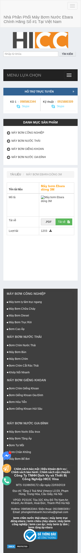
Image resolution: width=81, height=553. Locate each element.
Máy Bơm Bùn (17, 352)
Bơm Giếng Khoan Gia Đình (25, 395)
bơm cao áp (37, 524)
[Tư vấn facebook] (6, 455)
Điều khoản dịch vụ (53, 469)
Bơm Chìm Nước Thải (22, 345)
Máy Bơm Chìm (18, 358)
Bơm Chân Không (19, 452)
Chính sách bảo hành (24, 472)
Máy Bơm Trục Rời (20, 322)
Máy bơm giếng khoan (27, 149)
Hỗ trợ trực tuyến (39, 91)
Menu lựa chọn (24, 75)
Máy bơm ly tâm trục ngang (25, 302)
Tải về (63, 221)
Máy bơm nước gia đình (28, 157)
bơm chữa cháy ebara (41, 521)
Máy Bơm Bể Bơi (19, 458)
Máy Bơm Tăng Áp (20, 438)
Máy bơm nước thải (25, 140)
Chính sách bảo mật (26, 469)
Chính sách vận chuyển (55, 472)
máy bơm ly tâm (57, 524)
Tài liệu (15, 174)
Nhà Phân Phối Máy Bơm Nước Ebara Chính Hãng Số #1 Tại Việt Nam (38, 19)
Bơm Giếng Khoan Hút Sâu (25, 408)
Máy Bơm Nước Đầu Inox (24, 431)
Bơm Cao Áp (16, 329)
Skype (25, 106)
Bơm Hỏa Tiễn (17, 402)
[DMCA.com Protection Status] (18, 546)
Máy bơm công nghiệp (27, 132)
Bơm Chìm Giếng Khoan (23, 388)
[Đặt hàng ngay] (6, 468)
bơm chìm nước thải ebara (30, 518)
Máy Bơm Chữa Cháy (21, 308)
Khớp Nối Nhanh (19, 372)
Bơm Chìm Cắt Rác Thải (23, 365)
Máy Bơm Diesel (18, 315)
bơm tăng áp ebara (40, 527)
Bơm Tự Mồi (16, 445)
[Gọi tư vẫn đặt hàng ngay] (6, 480)
